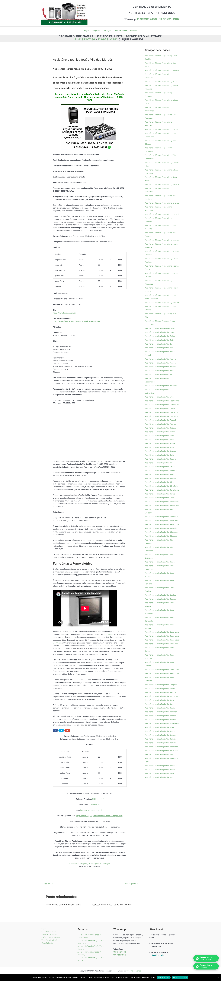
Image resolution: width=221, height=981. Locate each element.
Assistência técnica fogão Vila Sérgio (160, 494)
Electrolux (57, 643)
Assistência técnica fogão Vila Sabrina (160, 692)
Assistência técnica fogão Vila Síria (159, 463)
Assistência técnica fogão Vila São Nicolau (162, 524)
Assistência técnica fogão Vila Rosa (159, 727)
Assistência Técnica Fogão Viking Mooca (161, 81)
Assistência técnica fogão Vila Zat (158, 344)
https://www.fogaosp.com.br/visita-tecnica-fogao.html (76, 321)
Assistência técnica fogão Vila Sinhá (159, 474)
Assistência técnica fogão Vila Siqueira (160, 470)
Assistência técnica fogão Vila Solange (160, 451)
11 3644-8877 (98, 799)
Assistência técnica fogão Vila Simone (160, 478)
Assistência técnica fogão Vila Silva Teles (162, 486)
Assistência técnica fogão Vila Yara (159, 348)
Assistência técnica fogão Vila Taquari (160, 420)
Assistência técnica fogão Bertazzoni (111, 904)
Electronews (108, 634)
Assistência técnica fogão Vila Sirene (160, 467)
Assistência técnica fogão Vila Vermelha (161, 367)
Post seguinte (131, 884)
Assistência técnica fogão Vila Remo (159, 773)
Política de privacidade (50, 937)
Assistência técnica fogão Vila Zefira (159, 340)
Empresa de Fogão (49, 931)
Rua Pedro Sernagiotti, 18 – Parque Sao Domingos (89, 863)
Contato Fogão (47, 943)
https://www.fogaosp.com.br (64, 313)
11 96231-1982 (169, 19)
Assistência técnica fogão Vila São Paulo (161, 520)
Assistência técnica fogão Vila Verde (159, 370)
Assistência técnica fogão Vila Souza (160, 443)
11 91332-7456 (147, 19)
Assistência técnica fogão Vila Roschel (160, 716)
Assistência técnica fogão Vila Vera (159, 374)
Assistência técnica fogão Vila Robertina (161, 747)
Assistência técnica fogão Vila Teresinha (161, 416)
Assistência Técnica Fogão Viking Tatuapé (162, 214)
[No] (218, 977)
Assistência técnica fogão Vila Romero (160, 735)
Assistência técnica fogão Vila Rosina (160, 708)
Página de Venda (134, 971)
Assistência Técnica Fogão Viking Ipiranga (162, 203)
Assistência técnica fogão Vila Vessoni (160, 363)
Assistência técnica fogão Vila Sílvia (159, 482)
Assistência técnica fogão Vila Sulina (160, 432)
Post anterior (48, 884)
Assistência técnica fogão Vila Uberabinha (162, 401)
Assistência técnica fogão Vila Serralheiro (162, 490)
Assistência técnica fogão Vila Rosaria (160, 719)
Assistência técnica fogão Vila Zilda (159, 332)
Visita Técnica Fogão (49, 940)
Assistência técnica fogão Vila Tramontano (162, 404)
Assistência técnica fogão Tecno (63, 904)
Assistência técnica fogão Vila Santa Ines (161, 644)
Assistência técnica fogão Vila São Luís (161, 528)
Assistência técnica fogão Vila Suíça (159, 435)
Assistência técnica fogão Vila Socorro (160, 459)
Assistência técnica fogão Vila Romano (160, 739)
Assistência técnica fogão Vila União (159, 397)
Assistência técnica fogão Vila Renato (160, 769)
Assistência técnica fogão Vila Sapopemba (162, 501)
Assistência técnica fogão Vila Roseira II (161, 712)
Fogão (43, 929)
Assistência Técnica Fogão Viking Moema (162, 240)
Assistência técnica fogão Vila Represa (160, 766)
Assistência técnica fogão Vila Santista (160, 595)
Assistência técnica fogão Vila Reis (159, 777)
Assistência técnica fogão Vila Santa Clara (162, 673)
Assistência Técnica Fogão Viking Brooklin (162, 302)
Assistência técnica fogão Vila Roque (160, 731)
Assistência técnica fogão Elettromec (160, 328)
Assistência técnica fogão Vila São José (161, 536)
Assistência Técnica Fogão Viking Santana (162, 70)
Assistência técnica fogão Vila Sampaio (161, 685)
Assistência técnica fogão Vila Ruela (159, 700)
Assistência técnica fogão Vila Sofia (159, 455)
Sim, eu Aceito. (163, 977)
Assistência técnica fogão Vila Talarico (160, 424)
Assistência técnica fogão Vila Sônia (159, 447)
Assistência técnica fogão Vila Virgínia (160, 359)
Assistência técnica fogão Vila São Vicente (162, 505)
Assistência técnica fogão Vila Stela (159, 439)
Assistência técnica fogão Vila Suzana (160, 428)
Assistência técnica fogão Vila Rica (159, 754)
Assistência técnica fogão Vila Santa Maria (162, 632)
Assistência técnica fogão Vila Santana (160, 599)
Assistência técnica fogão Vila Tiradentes (162, 412)
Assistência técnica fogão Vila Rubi (159, 704)
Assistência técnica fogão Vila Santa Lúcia (162, 636)
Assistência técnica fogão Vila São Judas (161, 532)
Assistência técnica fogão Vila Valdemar (161, 386)
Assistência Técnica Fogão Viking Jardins (162, 129)
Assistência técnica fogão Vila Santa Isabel (162, 640)
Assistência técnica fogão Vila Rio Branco (162, 751)
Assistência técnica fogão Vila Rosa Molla (162, 723)
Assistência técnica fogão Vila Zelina (160, 336)
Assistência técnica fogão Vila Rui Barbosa (162, 696)
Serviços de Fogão (49, 934)
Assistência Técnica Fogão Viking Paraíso (162, 184)
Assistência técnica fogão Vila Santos (160, 562)
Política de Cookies (180, 977)
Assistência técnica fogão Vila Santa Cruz (162, 670)
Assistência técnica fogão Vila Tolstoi (160, 408)
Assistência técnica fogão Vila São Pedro (161, 516)
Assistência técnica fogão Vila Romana (160, 743)
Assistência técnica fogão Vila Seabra (160, 498)
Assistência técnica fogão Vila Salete (160, 688)
